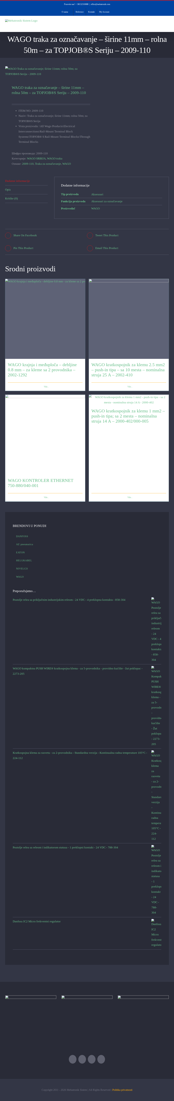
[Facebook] (82, 1059)
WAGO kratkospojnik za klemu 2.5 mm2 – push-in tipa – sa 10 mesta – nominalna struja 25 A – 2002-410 (128, 369)
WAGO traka (54, 158)
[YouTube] (91, 1059)
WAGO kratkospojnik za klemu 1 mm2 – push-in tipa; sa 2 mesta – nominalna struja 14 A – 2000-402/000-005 (128, 416)
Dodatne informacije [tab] (17, 181)
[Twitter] (72, 1059)
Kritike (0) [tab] (11, 198)
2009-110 (28, 163)
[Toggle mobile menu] (167, 26)
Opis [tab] (8, 189)
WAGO (66, 163)
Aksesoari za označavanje (107, 201)
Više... (46, 387)
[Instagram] (101, 1059)
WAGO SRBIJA (36, 158)
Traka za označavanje (48, 163)
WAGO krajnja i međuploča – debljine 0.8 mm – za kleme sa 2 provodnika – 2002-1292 (42, 369)
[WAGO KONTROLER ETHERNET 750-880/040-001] (45, 435)
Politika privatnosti (122, 1089)
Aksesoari (97, 194)
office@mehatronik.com (100, 4)
